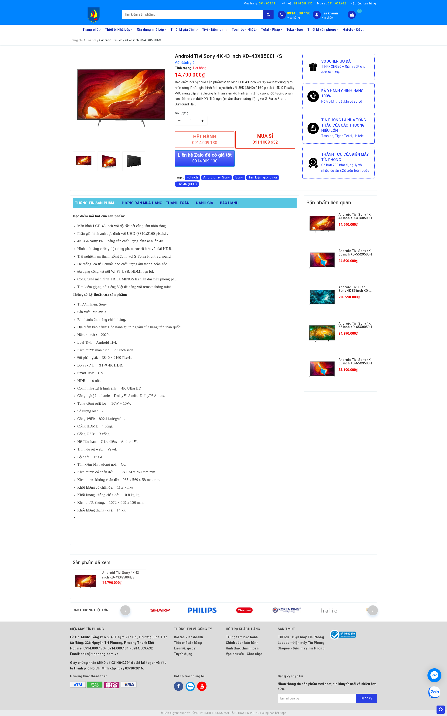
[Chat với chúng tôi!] (434, 675)
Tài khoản (330, 13)
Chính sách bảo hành (242, 643)
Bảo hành (229, 203)
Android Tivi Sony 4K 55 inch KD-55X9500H (355, 252)
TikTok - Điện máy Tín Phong (301, 637)
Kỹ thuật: (297, 3)
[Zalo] (190, 686)
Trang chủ (91, 29)
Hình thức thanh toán (242, 648)
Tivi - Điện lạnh (214, 29)
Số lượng (182, 113)
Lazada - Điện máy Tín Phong (301, 643)
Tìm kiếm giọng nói (262, 177)
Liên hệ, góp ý (185, 648)
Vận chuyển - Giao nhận (244, 654)
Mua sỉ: (331, 3)
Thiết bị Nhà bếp (118, 29)
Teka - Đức (295, 29)
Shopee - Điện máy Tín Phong (301, 648)
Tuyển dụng (183, 654)
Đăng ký (366, 698)
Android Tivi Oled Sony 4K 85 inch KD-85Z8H (354, 290)
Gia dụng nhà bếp (151, 29)
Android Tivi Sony (216, 177)
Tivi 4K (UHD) (187, 184)
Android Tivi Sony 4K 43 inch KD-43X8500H (355, 216)
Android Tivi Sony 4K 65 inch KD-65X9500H (355, 361)
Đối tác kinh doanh (188, 637)
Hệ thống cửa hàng (363, 3)
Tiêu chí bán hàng (188, 643)
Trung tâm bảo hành (242, 637)
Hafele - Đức (353, 29)
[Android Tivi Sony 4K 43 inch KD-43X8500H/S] (88, 582)
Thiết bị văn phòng (322, 29)
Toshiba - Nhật (243, 29)
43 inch (192, 177)
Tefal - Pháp (271, 29)
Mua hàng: (260, 3)
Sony (239, 177)
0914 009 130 (298, 13)
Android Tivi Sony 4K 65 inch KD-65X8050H (355, 325)
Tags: (180, 177)
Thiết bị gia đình (183, 29)
